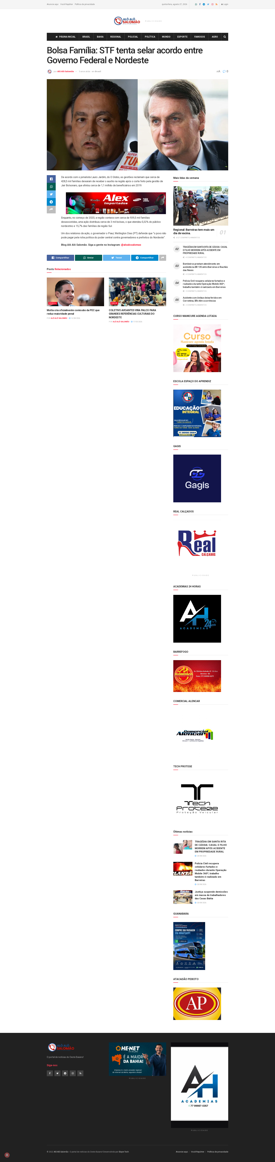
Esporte (182, 37)
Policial (133, 37)
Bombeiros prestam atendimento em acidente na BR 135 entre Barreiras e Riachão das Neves (205, 267)
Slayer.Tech (124, 1152)
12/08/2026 (75, 318)
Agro (215, 37)
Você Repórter (66, 4)
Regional (115, 37)
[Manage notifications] (7, 1155)
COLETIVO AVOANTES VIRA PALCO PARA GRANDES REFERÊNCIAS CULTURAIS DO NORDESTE (132, 314)
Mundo (166, 37)
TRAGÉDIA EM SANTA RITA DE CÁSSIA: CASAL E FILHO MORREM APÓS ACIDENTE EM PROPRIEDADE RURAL (205, 250)
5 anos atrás (84, 71)
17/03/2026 (137, 322)
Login (225, 4)
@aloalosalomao (131, 244)
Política (150, 37)
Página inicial (67, 37)
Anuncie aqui (52, 4)
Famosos (199, 37)
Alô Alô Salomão (65, 71)
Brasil (86, 37)
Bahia (100, 37)
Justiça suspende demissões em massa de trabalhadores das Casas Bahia (211, 895)
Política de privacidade (85, 4)
